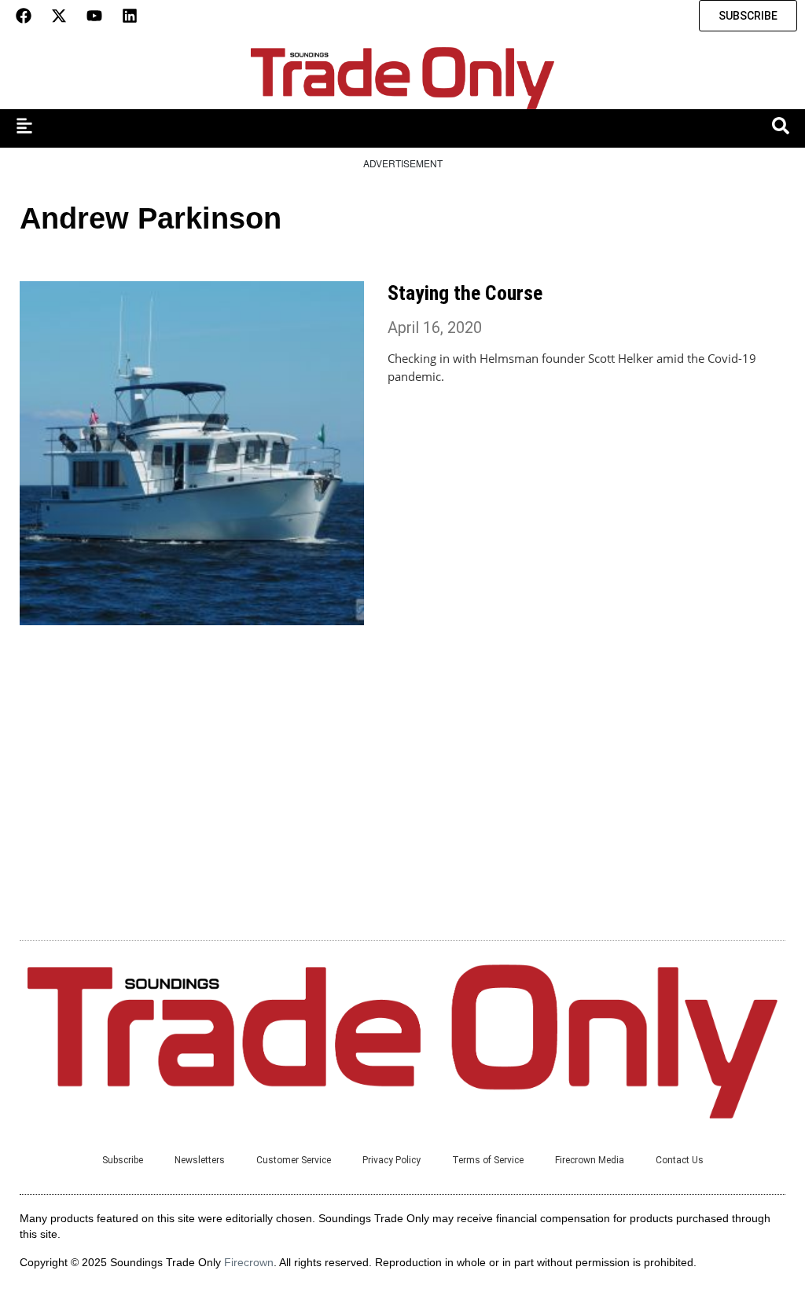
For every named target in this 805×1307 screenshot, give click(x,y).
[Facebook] (23, 15)
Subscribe (122, 1160)
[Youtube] (94, 15)
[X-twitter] (59, 15)
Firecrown (249, 1262)
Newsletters (200, 1160)
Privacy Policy (391, 1160)
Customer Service (293, 1160)
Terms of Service (488, 1160)
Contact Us (680, 1160)
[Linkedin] (129, 15)
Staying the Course (465, 293)
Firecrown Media (589, 1160)
